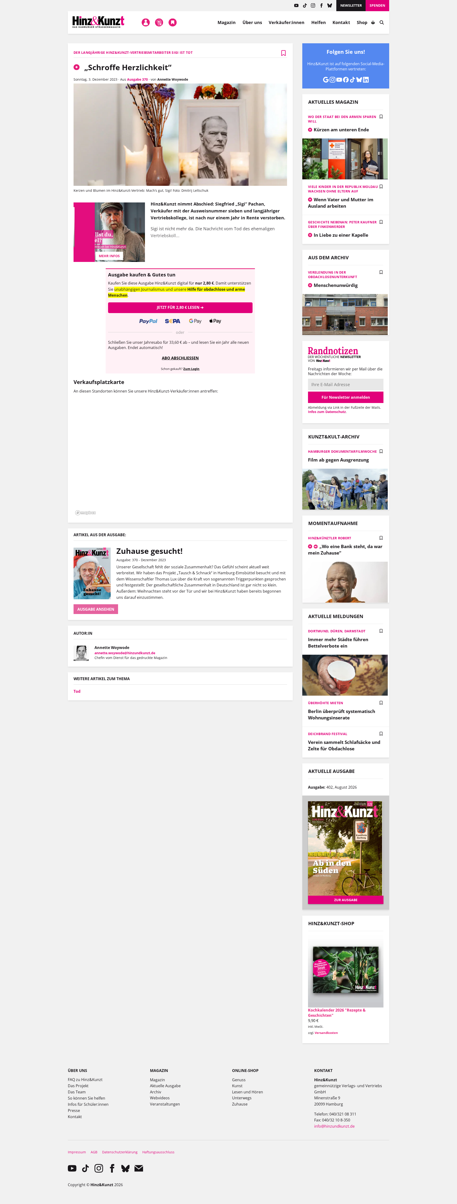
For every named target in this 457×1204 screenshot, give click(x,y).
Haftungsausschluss (158, 1152)
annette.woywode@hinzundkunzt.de (124, 653)
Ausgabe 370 (137, 79)
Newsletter (351, 5)
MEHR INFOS (109, 256)
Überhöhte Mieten (325, 703)
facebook (321, 5)
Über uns (252, 22)
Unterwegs (242, 1098)
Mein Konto (146, 22)
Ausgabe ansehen (95, 609)
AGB (94, 1152)
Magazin (227, 22)
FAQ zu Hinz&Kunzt (85, 1079)
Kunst (237, 1085)
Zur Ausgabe (346, 900)
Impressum (77, 1152)
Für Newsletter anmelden (346, 397)
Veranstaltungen (165, 1104)
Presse (74, 1110)
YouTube (296, 5)
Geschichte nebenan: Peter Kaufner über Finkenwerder (342, 224)
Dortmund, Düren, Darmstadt (336, 631)
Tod (77, 691)
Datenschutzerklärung (120, 1152)
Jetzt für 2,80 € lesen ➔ (180, 307)
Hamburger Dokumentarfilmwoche (342, 451)
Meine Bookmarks (173, 22)
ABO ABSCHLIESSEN (180, 358)
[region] (180, 457)
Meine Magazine (159, 22)
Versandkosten (326, 1033)
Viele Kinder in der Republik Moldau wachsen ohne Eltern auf (343, 188)
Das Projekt (78, 1085)
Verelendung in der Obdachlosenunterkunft (332, 274)
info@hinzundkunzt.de (334, 1126)
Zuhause (240, 1104)
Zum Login (191, 369)
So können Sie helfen (86, 1098)
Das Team (77, 1092)
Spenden (377, 5)
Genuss (239, 1079)
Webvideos (160, 1098)
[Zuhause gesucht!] (95, 573)
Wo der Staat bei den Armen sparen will (342, 118)
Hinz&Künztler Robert (329, 538)
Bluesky (330, 5)
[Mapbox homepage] (85, 513)
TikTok (305, 5)
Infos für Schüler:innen (88, 1104)
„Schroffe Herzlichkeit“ (126, 67)
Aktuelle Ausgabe (165, 1085)
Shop (362, 22)
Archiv (155, 1092)
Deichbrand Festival (327, 734)
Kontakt (341, 22)
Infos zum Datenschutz (327, 411)
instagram (313, 5)
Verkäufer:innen (286, 22)
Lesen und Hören (247, 1092)
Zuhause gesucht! (149, 551)
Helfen (318, 22)
